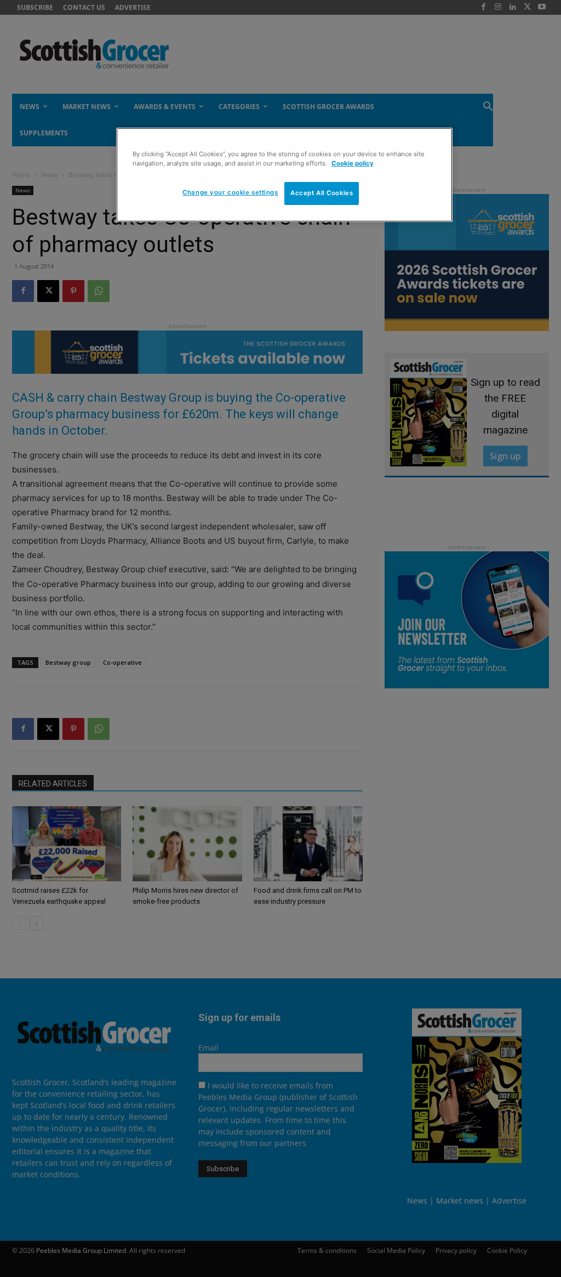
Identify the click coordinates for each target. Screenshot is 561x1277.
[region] (284, 175)
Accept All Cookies (321, 193)
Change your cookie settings (230, 192)
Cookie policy (352, 163)
